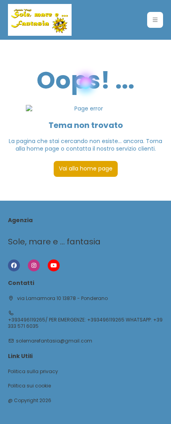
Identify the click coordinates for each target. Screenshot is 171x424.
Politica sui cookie (29, 386)
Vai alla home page (86, 168)
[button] (155, 20)
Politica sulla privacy (33, 371)
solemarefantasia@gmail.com (54, 341)
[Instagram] (34, 265)
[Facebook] (14, 265)
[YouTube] (54, 265)
